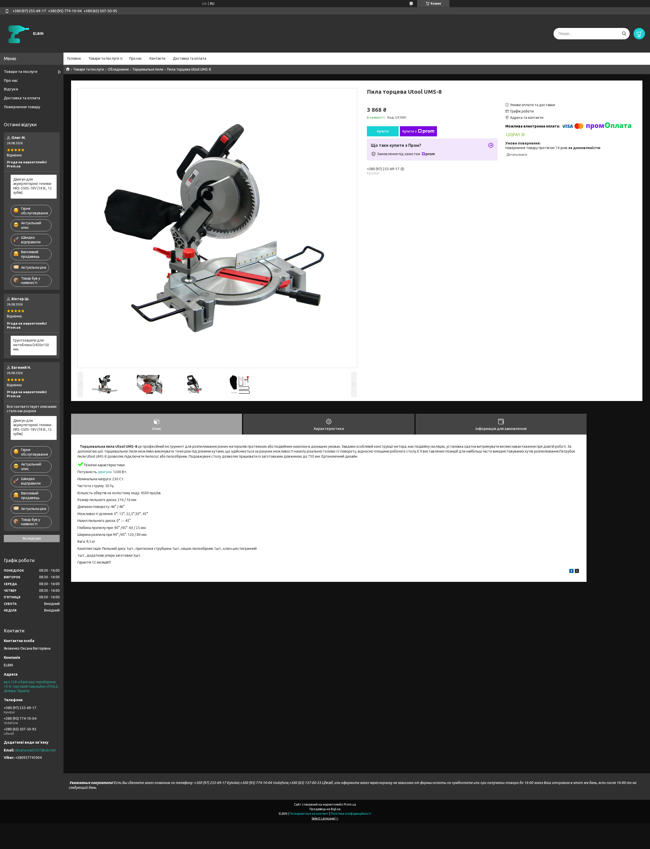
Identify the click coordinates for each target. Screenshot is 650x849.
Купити (383, 131)
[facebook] (571, 572)
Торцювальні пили (147, 69)
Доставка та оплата (189, 58)
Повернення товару (22, 107)
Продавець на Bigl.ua (325, 809)
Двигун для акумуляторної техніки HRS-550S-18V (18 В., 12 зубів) (32, 186)
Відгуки (11, 89)
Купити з (409, 131)
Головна (74, 58)
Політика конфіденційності (351, 813)
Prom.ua (350, 804)
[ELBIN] (17, 33)
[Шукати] (624, 33)
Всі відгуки (32, 538)
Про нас (135, 58)
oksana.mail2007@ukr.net (35, 750)
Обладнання (118, 69)
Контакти (157, 58)
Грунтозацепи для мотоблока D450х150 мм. (31, 344)
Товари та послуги (103, 58)
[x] (577, 572)
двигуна (104, 472)
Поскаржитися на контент (309, 813)
